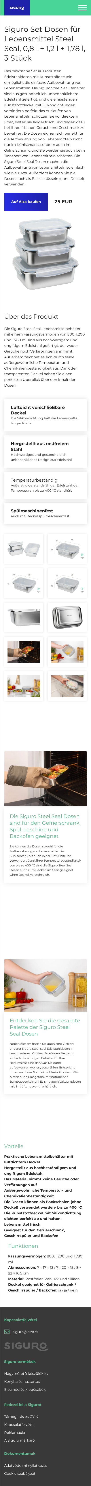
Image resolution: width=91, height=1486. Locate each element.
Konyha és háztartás (22, 1381)
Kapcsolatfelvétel (19, 1425)
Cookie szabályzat (20, 1473)
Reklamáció (14, 1433)
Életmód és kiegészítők (25, 1389)
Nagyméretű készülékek (26, 1374)
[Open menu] (82, 7)
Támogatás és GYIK (21, 1417)
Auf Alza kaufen (26, 202)
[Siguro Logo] (17, 7)
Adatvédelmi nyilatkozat (25, 1465)
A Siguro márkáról (20, 1440)
